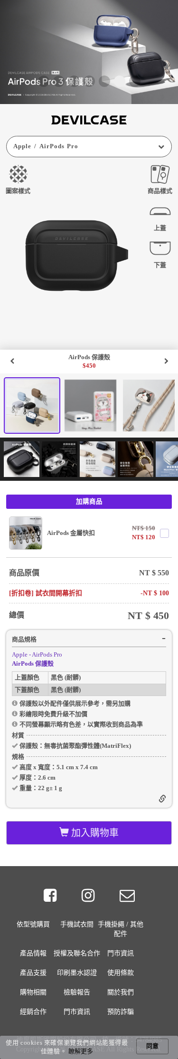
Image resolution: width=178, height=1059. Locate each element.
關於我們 (120, 992)
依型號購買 (33, 924)
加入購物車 (94, 833)
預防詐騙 (120, 1011)
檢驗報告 (77, 992)
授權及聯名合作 (77, 953)
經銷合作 (33, 1011)
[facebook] (52, 895)
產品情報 (33, 953)
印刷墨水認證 (77, 972)
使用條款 (120, 972)
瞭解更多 (80, 1051)
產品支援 (33, 972)
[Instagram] (90, 895)
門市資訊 (120, 953)
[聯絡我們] (127, 895)
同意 (152, 1045)
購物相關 (33, 992)
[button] (43, 81)
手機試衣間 (77, 924)
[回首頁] (89, 119)
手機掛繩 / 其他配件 (120, 929)
